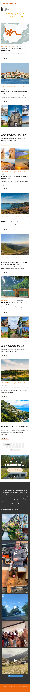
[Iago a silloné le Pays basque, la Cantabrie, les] (15, 580)
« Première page (7, 444)
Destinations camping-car (9, 86)
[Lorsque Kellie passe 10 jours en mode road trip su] (15, 607)
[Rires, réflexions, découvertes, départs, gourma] (15, 634)
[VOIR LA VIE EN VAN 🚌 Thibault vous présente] (15, 554)
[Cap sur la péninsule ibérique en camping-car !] (15, 33)
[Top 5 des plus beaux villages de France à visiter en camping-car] (15, 327)
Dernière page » (15, 449)
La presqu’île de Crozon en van (12, 221)
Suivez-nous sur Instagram (16, 676)
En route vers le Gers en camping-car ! (15, 388)
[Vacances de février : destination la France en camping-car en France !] (15, 116)
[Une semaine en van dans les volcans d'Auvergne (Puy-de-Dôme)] (15, 244)
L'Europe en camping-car (8, 46)
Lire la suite (5, 58)
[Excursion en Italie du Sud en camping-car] (15, 411)
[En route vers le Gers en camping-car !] (15, 370)
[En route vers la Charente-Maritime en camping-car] (15, 158)
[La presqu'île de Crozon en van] (15, 203)
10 (16, 447)
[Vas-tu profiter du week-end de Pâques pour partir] (15, 661)
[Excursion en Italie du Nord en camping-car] (15, 287)
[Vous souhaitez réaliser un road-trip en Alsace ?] (15, 527)
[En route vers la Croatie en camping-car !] (15, 73)
